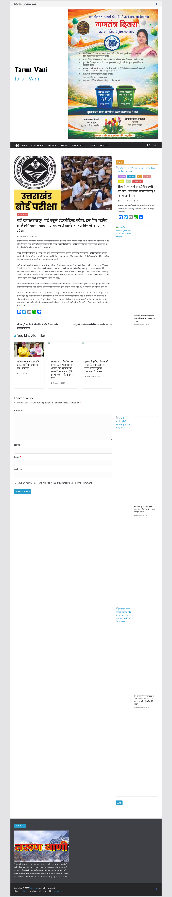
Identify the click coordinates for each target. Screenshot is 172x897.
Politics (52, 145)
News (128, 181)
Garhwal (122, 177)
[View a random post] (155, 145)
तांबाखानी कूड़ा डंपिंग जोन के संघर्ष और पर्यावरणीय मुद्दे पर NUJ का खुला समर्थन (144, 509)
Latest (121, 181)
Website (18, 469)
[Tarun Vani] (17, 145)
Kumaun (147, 177)
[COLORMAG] (41, 832)
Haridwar (131, 177)
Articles (104, 145)
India (24, 145)
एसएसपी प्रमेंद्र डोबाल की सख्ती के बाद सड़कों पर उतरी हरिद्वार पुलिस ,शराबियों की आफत (96, 366)
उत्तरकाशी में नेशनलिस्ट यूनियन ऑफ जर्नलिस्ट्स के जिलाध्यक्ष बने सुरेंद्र (144, 318)
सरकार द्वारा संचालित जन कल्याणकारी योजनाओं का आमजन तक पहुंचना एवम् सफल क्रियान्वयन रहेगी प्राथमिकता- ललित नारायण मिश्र (63, 370)
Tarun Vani (26, 78)
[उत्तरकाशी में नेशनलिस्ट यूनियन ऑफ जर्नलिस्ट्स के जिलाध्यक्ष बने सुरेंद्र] (124, 320)
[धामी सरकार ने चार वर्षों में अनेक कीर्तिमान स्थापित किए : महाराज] (29, 343)
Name (18, 444)
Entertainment (78, 145)
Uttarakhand (37, 145)
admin (36, 236)
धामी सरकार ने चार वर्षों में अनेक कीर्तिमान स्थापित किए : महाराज (28, 365)
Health (63, 145)
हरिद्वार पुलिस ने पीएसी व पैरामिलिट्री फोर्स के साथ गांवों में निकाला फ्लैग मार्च (37, 326)
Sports (92, 145)
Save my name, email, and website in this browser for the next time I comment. (55, 482)
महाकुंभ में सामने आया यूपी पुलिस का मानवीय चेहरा (91, 324)
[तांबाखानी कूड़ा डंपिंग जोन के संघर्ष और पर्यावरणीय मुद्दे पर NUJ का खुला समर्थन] (124, 511)
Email (17, 457)
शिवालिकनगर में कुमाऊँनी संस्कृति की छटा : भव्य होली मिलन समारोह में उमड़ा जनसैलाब (136, 191)
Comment (19, 410)
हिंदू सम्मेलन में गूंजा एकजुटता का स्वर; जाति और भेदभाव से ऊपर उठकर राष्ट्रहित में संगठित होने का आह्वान (144, 700)
